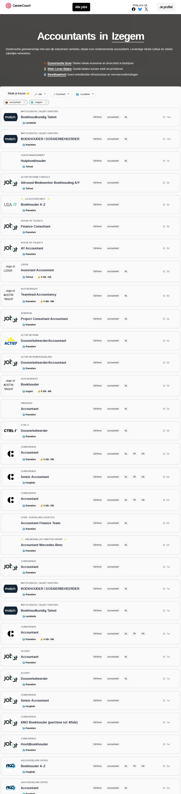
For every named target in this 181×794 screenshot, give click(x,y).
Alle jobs (81, 7)
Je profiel (166, 7)
